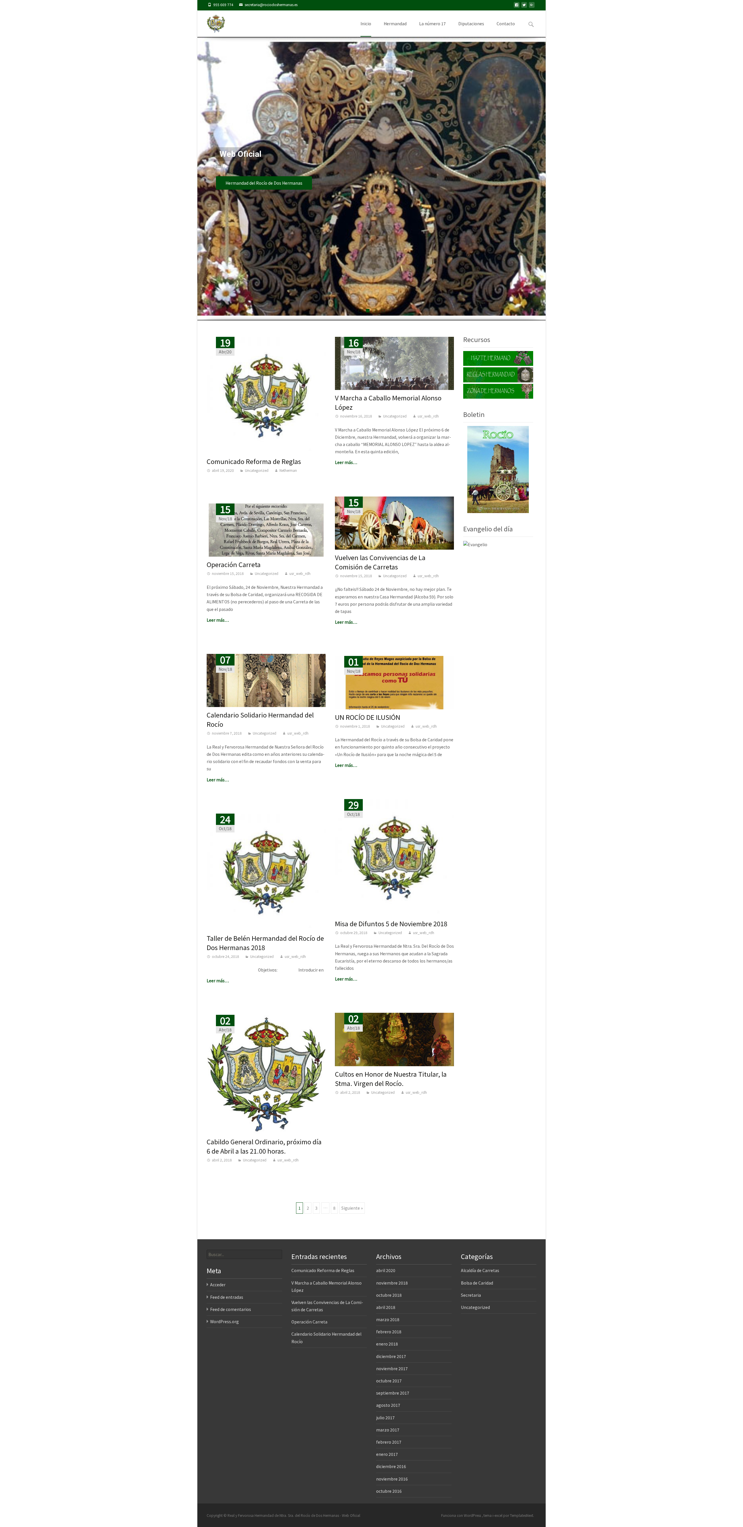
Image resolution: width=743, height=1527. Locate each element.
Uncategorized (256, 470)
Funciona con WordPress (461, 1515)
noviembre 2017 (392, 1368)
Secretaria (471, 1295)
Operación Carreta (234, 564)
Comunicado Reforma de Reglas (254, 461)
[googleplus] (532, 7)
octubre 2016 (389, 1491)
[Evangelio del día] (475, 544)
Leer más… (346, 462)
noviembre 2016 (392, 1479)
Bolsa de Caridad (477, 1283)
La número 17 (432, 23)
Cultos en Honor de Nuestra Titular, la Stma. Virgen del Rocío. (391, 1078)
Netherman (288, 470)
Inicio (365, 23)
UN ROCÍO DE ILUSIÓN (367, 717)
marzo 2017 (387, 1430)
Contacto (506, 23)
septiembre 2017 (392, 1393)
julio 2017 (385, 1417)
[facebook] (517, 7)
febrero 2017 (388, 1442)
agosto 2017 (388, 1405)
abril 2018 (385, 1307)
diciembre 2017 (391, 1356)
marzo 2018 (387, 1319)
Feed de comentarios (230, 1309)
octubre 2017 (389, 1381)
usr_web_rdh (428, 415)
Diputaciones (471, 23)
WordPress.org (224, 1321)
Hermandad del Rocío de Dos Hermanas (264, 183)
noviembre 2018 (392, 1283)
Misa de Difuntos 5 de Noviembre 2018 (391, 923)
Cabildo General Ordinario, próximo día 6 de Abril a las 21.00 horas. (264, 1146)
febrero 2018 (388, 1331)
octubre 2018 (389, 1295)
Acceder (218, 1284)
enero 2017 (387, 1454)
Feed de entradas (226, 1297)
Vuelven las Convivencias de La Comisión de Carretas (380, 562)
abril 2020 (385, 1270)
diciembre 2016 (391, 1466)
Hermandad (395, 23)
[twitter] (524, 7)
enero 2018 (387, 1344)
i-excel (498, 1515)
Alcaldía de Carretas (480, 1270)
